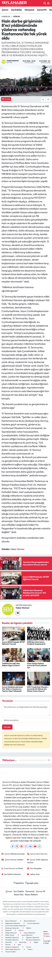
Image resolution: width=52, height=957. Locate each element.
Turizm (28, 947)
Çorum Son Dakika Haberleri (15, 926)
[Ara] (45, 3)
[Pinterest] (22, 846)
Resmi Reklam (31, 894)
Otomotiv (8, 942)
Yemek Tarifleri (10, 952)
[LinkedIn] (31, 846)
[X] (17, 846)
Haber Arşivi (35, 874)
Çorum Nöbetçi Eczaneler (15, 854)
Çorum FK (42, 9)
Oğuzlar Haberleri (32, 937)
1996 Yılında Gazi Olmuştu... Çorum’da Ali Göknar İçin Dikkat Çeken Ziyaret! (38, 689)
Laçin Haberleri (27, 935)
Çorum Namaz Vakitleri (14, 859)
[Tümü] (49, 760)
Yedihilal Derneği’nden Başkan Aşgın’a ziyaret (11, 664)
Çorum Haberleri (33, 923)
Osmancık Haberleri (33, 940)
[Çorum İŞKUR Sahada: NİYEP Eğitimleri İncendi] (13, 633)
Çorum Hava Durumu (38, 854)
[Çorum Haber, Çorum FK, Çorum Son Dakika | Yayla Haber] (14, 3)
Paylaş (7, 99)
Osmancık (29, 9)
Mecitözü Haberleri (12, 937)
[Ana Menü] (48, 3)
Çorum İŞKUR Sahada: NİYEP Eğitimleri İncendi (13, 643)
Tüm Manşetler (36, 868)
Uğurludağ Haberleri (12, 949)
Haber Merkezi (22, 608)
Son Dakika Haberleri (12, 874)
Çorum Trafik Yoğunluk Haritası (37, 860)
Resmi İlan (18, 894)
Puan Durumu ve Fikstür (13, 868)
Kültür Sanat (9, 935)
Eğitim (28, 928)
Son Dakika (16, 9)
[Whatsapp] (39, 846)
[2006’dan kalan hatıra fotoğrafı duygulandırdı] (38, 633)
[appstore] (18, 883)
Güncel (16, 16)
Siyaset (8, 944)
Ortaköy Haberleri (12, 940)
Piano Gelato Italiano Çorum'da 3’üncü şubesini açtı (37, 665)
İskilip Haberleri (11, 933)
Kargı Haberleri (29, 933)
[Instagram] (26, 846)
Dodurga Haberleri (12, 928)
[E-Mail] (18, 613)
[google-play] (32, 883)
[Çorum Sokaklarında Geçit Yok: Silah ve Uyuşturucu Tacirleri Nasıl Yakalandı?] (13, 678)
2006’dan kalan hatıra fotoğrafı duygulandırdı (36, 643)
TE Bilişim (46, 936)
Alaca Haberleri (11, 921)
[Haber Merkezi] (8, 609)
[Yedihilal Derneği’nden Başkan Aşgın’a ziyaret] (13, 655)
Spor (19, 944)
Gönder (7, 727)
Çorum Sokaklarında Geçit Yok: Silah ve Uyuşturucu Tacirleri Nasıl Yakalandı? (12, 689)
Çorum (5, 9)
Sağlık (35, 942)
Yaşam (29, 949)
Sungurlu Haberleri (12, 947)
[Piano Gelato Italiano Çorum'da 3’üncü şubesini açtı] (38, 655)
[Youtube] (35, 846)
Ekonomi (8, 930)
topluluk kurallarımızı (25, 735)
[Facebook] (13, 846)
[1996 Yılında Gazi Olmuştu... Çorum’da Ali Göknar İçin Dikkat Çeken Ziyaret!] (38, 678)
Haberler (6, 16)
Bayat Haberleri (30, 921)
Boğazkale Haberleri (12, 923)
